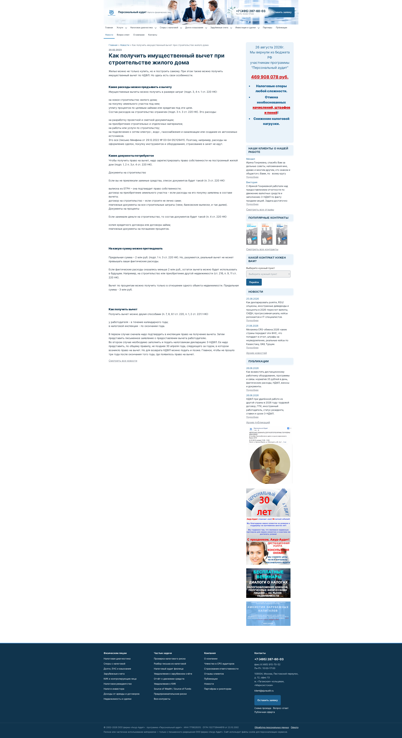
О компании (138, 35)
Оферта (294, 727)
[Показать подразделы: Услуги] (126, 28)
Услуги (120, 27)
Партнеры (267, 27)
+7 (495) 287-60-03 (269, 659)
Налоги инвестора (114, 688)
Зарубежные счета (219, 27)
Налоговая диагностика (141, 27)
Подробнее (252, 177)
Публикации (281, 27)
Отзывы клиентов (214, 673)
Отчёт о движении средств (169, 678)
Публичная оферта (264, 712)
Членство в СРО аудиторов (219, 663)
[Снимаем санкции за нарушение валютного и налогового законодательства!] (268, 624)
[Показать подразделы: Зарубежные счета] (231, 28)
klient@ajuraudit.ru (264, 690)
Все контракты (162, 698)
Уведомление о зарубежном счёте (173, 673)
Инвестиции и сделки (245, 27)
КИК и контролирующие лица (120, 678)
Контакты (152, 35)
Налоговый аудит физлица (168, 668)
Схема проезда (262, 708)
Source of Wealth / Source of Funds (172, 688)
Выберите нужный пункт (260, 268)
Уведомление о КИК (165, 683)
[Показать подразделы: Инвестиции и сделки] (259, 28)
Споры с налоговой (169, 27)
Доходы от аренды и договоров (121, 693)
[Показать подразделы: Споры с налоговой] (181, 28)
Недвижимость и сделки (117, 698)
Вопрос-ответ (123, 35)
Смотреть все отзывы (260, 209)
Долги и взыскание (194, 27)
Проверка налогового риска (169, 658)
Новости (109, 35)
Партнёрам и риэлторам (217, 688)
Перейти (254, 282)
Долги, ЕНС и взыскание (117, 668)
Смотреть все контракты (262, 249)
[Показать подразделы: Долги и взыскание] (206, 28)
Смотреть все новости (123, 360)
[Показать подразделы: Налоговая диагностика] (156, 28)
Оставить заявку (281, 12)
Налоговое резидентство (118, 683)
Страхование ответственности (221, 668)
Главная (109, 27)
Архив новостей (256, 353)
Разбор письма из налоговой (170, 663)
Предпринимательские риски (170, 693)
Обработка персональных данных (272, 727)
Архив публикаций (258, 422)
